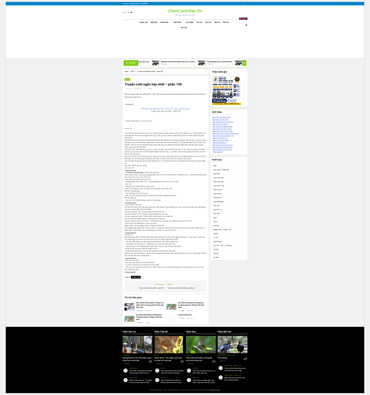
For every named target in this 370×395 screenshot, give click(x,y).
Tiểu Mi (215, 233)
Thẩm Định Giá (218, 152)
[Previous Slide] (243, 4)
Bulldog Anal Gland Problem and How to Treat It (142, 62)
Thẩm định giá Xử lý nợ (219, 138)
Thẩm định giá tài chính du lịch (222, 147)
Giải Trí (217, 22)
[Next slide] (246, 4)
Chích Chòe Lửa (218, 182)
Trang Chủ (143, 22)
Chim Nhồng (222, 358)
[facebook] (124, 12)
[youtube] (131, 12)
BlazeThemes (215, 390)
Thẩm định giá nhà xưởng (220, 140)
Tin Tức (199, 22)
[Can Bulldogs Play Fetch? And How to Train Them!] (202, 63)
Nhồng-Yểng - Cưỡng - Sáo (226, 355)
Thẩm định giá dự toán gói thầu (222, 131)
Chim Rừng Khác (218, 202)
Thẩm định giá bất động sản (221, 117)
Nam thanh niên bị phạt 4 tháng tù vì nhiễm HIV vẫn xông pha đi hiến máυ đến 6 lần (150, 305)
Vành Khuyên (217, 241)
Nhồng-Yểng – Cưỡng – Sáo (222, 229)
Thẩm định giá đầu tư (219, 143)
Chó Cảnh (189, 22)
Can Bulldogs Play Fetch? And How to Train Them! (226, 62)
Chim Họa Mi (217, 194)
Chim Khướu (217, 198)
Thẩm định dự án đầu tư (220, 124)
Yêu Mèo (216, 257)
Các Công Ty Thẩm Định (221, 170)
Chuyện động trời (185, 315)
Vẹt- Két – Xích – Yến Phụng (222, 245)
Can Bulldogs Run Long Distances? (183, 62)
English (226, 22)
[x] (128, 12)
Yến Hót (216, 249)
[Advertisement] (185, 44)
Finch (215, 217)
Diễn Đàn (154, 22)
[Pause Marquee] (244, 63)
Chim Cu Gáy (217, 190)
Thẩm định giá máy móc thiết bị (222, 122)
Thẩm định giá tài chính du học (222, 150)
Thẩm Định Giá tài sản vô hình (222, 129)
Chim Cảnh (177, 22)
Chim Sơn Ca (217, 210)
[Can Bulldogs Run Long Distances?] (165, 63)
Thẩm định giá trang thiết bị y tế (223, 136)
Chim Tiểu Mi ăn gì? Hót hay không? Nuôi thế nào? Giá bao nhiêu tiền (171, 382)
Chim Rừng (164, 22)
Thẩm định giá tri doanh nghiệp (222, 127)
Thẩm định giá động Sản (220, 120)
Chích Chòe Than (218, 186)
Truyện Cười (136, 277)
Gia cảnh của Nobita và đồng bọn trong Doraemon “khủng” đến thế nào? (191, 305)
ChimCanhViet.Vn (185, 10)
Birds (215, 166)
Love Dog (216, 225)
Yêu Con (208, 22)
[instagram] (126, 12)
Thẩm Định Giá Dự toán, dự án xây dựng (225, 133)
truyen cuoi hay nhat (191, 94)
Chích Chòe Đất (218, 178)
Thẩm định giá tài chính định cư (222, 145)
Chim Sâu (216, 205)
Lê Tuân (128, 88)
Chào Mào (216, 174)
